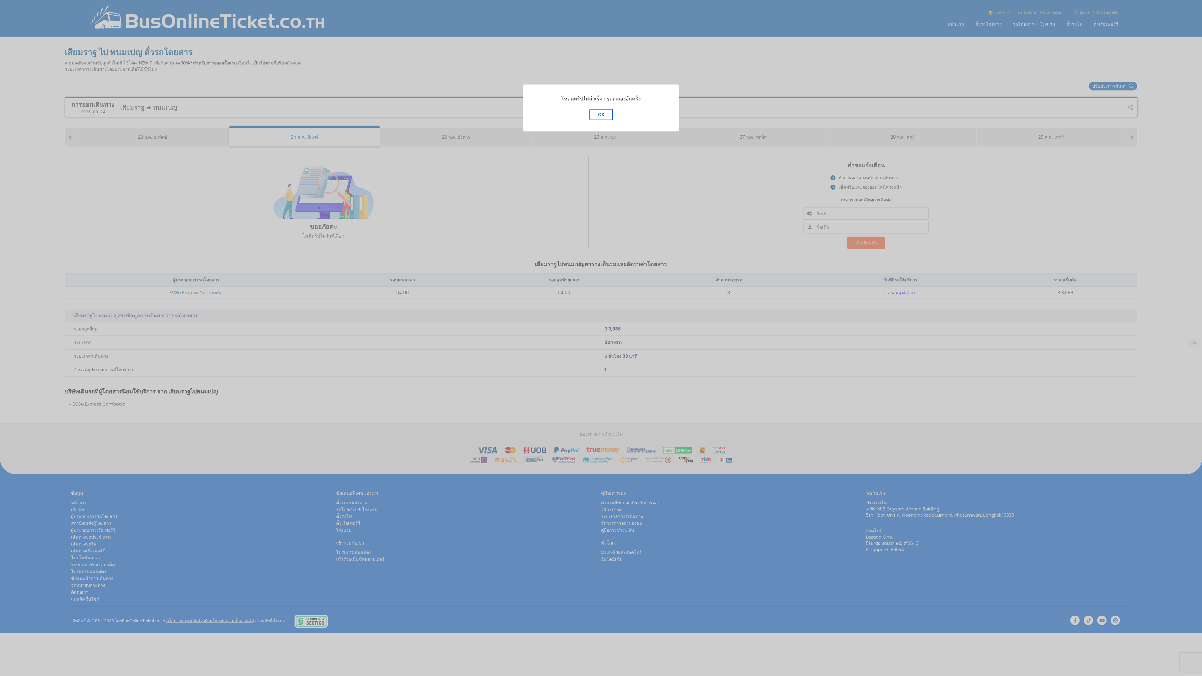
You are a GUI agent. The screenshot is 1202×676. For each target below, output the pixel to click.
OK (601, 114)
